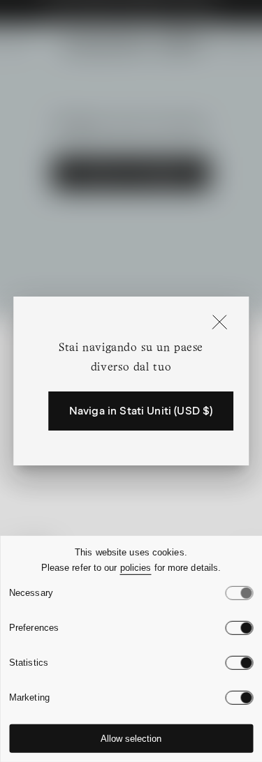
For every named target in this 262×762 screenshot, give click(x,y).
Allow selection (131, 738)
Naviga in (141, 411)
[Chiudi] (219, 323)
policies (136, 567)
